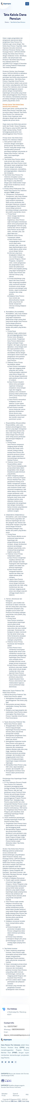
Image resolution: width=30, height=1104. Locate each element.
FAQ (27, 1094)
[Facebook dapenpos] (2, 1062)
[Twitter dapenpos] (5, 1062)
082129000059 (18, 1029)
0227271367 (12, 1026)
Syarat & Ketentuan (16, 1094)
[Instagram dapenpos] (15, 1062)
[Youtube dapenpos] (12, 1062)
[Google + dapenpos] (9, 1062)
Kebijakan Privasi (4, 1094)
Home (7, 22)
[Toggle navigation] (27, 3)
